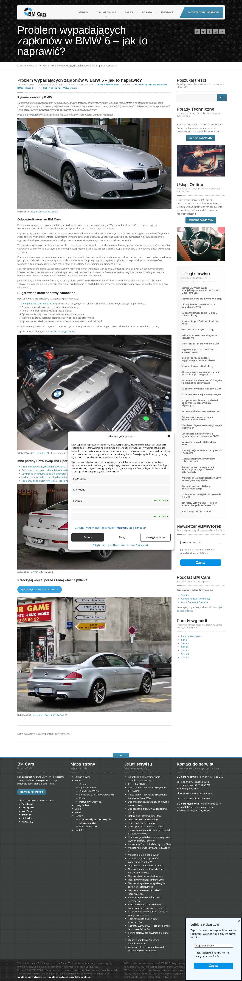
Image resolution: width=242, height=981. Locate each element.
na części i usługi (197, 329)
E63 (45, 87)
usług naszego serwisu (63, 331)
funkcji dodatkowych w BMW (201, 495)
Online (106, 12)
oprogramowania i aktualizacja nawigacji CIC (200, 373)
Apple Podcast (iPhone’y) (194, 602)
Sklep (129, 12)
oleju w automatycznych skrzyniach (201, 426)
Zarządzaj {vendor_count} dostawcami (94, 527)
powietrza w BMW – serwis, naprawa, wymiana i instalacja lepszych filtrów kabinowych (149, 830)
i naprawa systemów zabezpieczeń (198, 460)
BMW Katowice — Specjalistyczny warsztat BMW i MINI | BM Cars (200, 290)
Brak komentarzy (108, 84)
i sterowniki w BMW (200, 343)
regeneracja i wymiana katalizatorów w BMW (200, 435)
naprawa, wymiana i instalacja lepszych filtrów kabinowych (197, 469)
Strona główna (83, 776)
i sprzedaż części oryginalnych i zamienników (198, 359)
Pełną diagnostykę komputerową (39, 303)
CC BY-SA (53, 211)
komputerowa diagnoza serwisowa (199, 336)
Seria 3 (185, 643)
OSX (33, 572)
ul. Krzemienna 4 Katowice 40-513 (194, 793)
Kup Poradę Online (200, 138)
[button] (169, 436)
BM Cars (138, 784)
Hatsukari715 (43, 453)
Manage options (155, 537)
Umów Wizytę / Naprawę (203, 12)
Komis (78, 812)
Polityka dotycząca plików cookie (109, 544)
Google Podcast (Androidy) (195, 598)
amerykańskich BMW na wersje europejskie (201, 479)
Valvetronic (70, 87)
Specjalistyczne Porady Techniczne (39, 589)
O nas (82, 784)
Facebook (27, 804)
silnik (58, 87)
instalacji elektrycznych (201, 394)
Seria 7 (185, 650)
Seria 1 (185, 639)
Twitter (26, 814)
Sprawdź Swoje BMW (200, 220)
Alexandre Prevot (42, 715)
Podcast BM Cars (88, 826)
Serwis (83, 12)
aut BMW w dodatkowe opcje (196, 487)
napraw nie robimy (196, 511)
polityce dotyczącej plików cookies (69, 977)
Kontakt (167, 12)
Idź (222, 97)
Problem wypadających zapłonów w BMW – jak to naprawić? (54, 466)
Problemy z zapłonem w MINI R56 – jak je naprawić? (49, 480)
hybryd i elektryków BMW (198, 443)
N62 (51, 87)
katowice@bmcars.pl (188, 788)
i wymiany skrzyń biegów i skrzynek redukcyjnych (201, 381)
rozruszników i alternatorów (198, 351)
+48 (202, 785)
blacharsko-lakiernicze (200, 411)
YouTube (27, 811)
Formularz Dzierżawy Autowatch (96, 794)
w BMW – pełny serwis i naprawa (202, 451)
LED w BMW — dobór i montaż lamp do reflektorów (199, 504)
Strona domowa (26, 65)
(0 (201, 781)
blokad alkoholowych (198, 366)
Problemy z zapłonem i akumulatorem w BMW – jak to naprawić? (56, 470)
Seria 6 (29, 87)
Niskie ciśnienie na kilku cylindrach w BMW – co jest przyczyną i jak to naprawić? (64, 477)
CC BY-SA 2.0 (59, 715)
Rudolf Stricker (39, 211)
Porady (147, 12)
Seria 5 (185, 646)
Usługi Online (82, 805)
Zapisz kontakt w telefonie (195, 798)
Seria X (185, 653)
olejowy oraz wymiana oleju (202, 298)
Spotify (185, 595)
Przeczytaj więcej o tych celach (131, 527)
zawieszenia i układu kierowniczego (199, 314)
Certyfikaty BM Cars (89, 791)
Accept (88, 537)
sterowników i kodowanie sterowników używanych (199, 403)
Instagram (28, 807)
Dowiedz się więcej (31, 792)
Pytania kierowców (191, 636)
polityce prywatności (29, 977)
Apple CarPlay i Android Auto (200, 322)
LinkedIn (27, 818)
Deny (122, 537)
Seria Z (185, 657)
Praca (82, 798)
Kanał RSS (27, 821)
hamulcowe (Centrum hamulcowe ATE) (198, 306)
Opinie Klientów (87, 787)
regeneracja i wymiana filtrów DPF (197, 418)
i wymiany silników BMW (201, 388)
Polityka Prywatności (137, 544)
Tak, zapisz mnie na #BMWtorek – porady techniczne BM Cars (198, 551)
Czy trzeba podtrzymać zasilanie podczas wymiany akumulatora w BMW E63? (63, 473)
